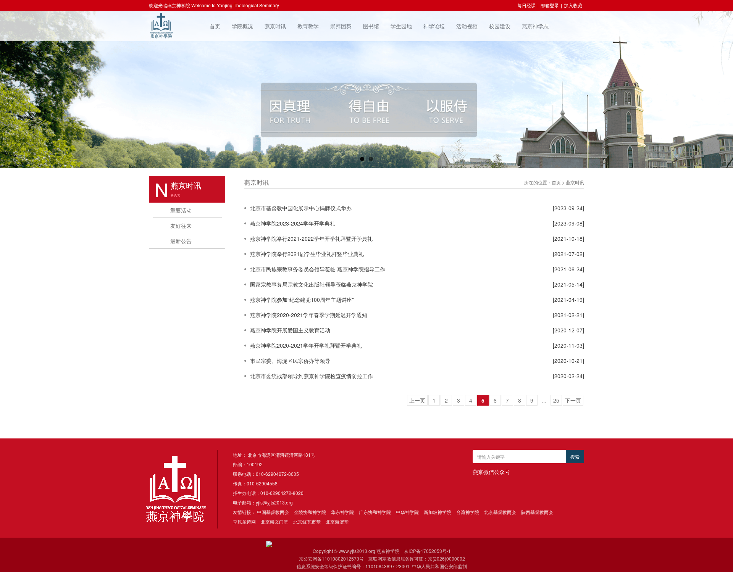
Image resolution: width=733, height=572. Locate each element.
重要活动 (181, 210)
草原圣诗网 (244, 521)
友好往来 (181, 225)
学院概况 (242, 26)
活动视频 (467, 26)
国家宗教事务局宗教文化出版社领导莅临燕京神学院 (311, 284)
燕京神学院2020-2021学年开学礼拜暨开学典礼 (306, 345)
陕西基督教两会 (537, 512)
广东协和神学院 (375, 512)
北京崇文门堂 (274, 521)
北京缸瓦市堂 (307, 521)
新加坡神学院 (437, 512)
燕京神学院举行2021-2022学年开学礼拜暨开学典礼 (311, 238)
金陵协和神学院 (310, 512)
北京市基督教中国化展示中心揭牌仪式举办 (301, 208)
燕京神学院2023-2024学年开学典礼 (292, 223)
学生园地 (401, 26)
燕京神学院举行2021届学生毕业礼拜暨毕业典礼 (307, 254)
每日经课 (526, 5)
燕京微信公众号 (491, 471)
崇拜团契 (341, 26)
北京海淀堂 (337, 521)
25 (556, 400)
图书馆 (371, 26)
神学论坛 (434, 26)
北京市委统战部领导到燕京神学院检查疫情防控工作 (311, 376)
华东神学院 (342, 512)
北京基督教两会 (500, 512)
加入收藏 (573, 5)
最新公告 (181, 241)
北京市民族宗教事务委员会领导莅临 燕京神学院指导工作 (317, 269)
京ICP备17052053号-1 (427, 551)
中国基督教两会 (273, 512)
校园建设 (499, 26)
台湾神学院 (467, 512)
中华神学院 (407, 512)
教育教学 (308, 26)
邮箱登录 (550, 5)
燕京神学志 (535, 26)
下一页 (573, 400)
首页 (215, 26)
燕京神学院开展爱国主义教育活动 (290, 330)
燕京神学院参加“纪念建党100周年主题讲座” (302, 299)
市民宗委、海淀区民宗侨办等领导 (290, 360)
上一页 (417, 400)
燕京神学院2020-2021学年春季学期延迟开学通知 (308, 315)
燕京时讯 (275, 26)
